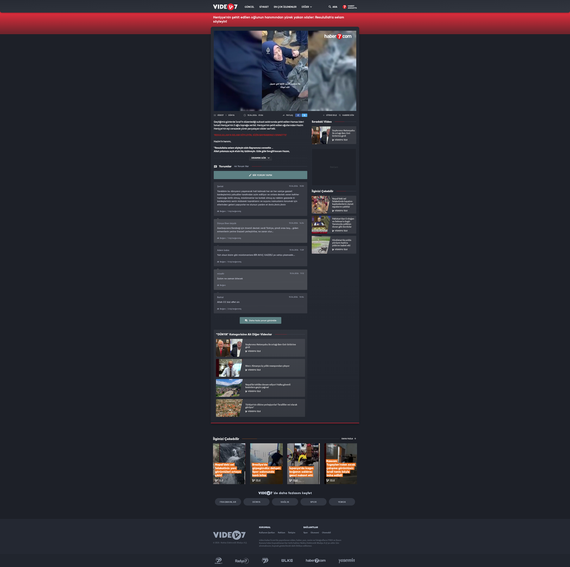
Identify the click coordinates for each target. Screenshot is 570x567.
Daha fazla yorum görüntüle (262, 321)
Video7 (220, 115)
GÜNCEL (249, 7)
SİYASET (264, 7)
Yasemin (347, 560)
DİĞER (305, 7)
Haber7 (316, 560)
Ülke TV (287, 560)
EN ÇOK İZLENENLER (285, 7)
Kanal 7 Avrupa (265, 560)
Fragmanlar (228, 501)
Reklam (281, 532)
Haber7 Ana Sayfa (350, 7)
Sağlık (285, 501)
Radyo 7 (242, 560)
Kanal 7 (218, 560)
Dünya (256, 501)
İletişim (291, 532)
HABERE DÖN (348, 115)
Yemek (342, 501)
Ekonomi (315, 532)
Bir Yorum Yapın (262, 175)
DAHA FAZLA (347, 439)
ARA (334, 7)
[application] (285, 71)
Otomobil (326, 532)
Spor (313, 501)
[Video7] (225, 6)
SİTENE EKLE (331, 115)
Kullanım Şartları (267, 532)
